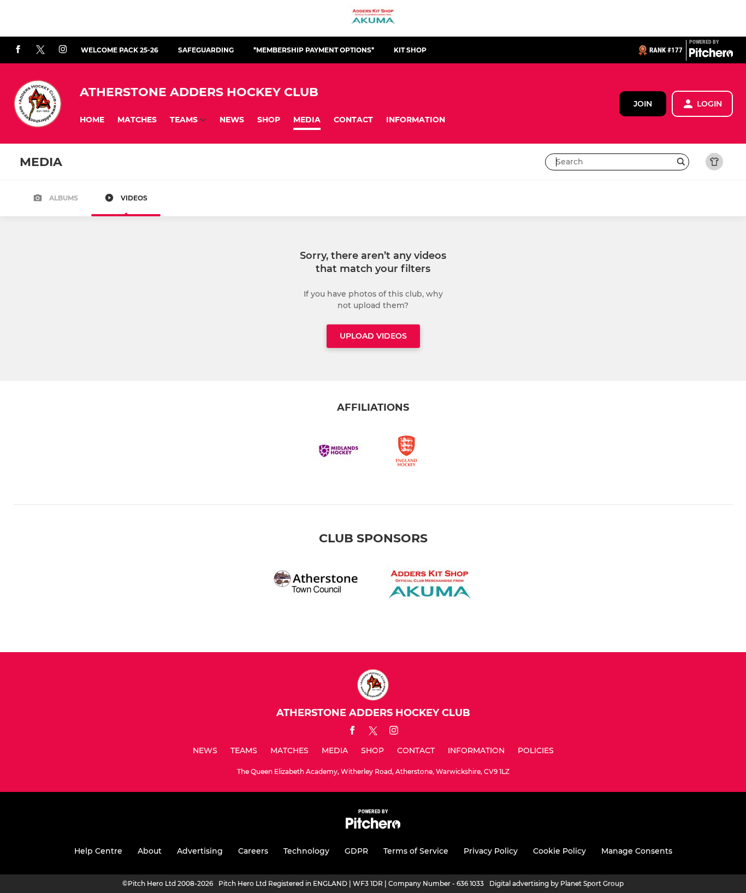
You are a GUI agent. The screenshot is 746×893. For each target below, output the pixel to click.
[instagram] (63, 50)
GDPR (356, 851)
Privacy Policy (491, 851)
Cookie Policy (559, 851)
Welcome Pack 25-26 (119, 50)
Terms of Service (415, 851)
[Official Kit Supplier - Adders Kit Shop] (373, 18)
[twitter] (40, 50)
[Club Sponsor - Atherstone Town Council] (316, 585)
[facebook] (18, 50)
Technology (306, 851)
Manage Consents (636, 851)
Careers (253, 851)
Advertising (200, 851)
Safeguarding (206, 50)
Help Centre (98, 851)
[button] (92, 120)
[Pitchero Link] (711, 54)
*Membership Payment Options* (313, 50)
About (150, 851)
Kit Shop (410, 50)
